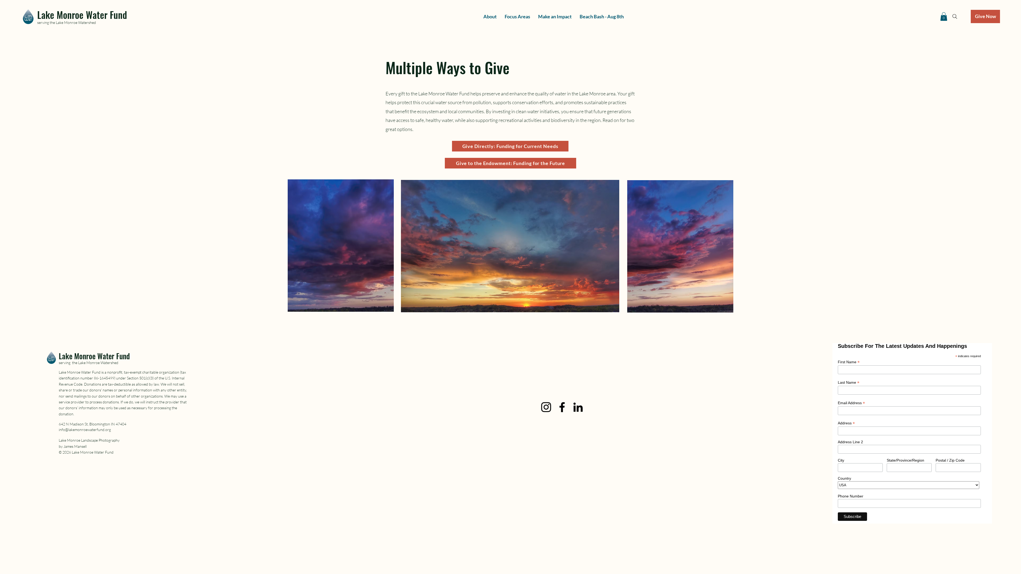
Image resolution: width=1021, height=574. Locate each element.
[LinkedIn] (578, 407)
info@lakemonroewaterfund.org (85, 429)
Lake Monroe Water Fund (82, 15)
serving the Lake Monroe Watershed (88, 362)
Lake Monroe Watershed (76, 22)
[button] (943, 16)
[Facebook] (562, 407)
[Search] (954, 16)
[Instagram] (546, 407)
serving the (46, 22)
